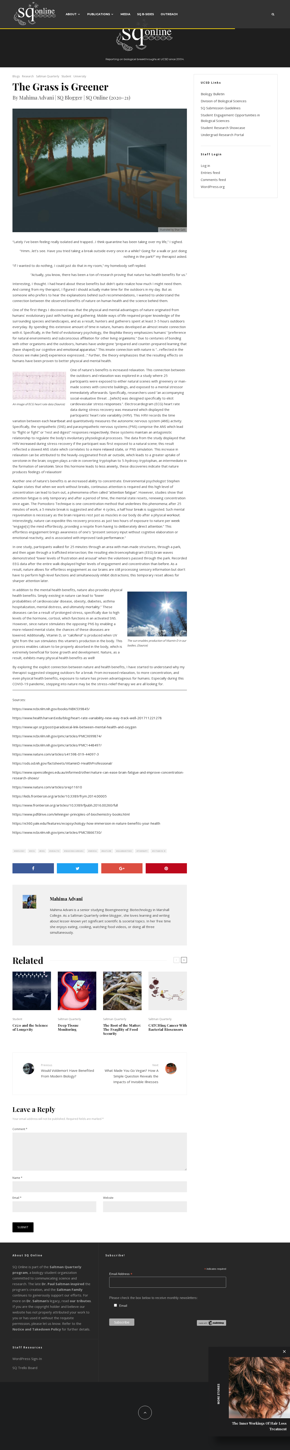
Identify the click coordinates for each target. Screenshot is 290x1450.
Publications (98, 14)
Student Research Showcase (223, 127)
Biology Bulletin (213, 94)
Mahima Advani (74, 851)
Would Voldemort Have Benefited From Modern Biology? (67, 1070)
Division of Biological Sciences (223, 101)
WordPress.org (213, 186)
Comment (19, 1129)
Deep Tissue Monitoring (68, 1027)
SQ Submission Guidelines (221, 108)
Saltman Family (69, 1289)
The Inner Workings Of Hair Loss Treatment (259, 1426)
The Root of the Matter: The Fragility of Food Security (122, 1029)
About (71, 14)
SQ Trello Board (24, 1367)
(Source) (59, 404)
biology (20, 851)
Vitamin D (159, 851)
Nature (107, 851)
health (55, 851)
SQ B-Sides (145, 14)
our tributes (80, 1301)
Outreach (169, 14)
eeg (42, 851)
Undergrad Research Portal (222, 134)
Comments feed (213, 179)
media (93, 851)
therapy (143, 851)
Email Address (120, 1274)
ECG (32, 851)
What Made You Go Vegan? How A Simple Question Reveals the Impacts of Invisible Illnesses (131, 1073)
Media (125, 14)
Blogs (16, 76)
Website (108, 1198)
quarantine (125, 851)
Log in (205, 165)
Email (17, 1198)
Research (28, 76)
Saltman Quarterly (47, 76)
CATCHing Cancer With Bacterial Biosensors (167, 1027)
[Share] (33, 868)
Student (66, 76)
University (79, 76)
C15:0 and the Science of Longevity (30, 1027)
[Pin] (166, 868)
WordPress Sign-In (27, 1358)
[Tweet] (77, 868)
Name (17, 1178)
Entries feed (210, 172)
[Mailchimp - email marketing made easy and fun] (211, 1324)
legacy (43, 1301)
